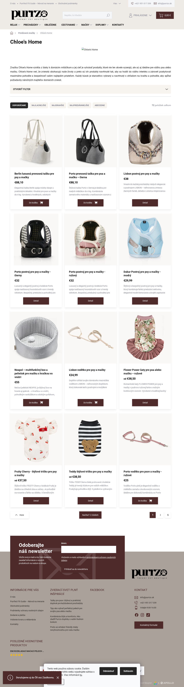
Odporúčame (19, 105)
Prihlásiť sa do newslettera (76, 569)
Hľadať (108, 15)
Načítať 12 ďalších (90, 515)
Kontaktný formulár (149, 625)
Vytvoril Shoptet (144, 683)
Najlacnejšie (39, 105)
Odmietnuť (108, 671)
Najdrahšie (58, 105)
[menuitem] (15, 25)
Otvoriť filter (21, 89)
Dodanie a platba (17, 615)
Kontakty (14, 624)
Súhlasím (128, 671)
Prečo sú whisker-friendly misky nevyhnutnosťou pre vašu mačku (64, 628)
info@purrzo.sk (147, 597)
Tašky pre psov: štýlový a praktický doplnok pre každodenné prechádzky (66, 601)
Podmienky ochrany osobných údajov (27, 610)
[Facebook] (136, 614)
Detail (145, 203)
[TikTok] (148, 614)
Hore (22, 515)
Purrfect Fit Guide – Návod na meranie (37, 3)
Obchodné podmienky (67, 3)
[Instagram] (142, 614)
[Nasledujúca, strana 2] (160, 515)
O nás (12, 3)
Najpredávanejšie (79, 105)
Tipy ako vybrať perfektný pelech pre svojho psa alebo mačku (66, 609)
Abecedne (100, 105)
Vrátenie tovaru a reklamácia (23, 619)
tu (81, 675)
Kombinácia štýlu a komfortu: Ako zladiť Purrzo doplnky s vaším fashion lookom (66, 619)
